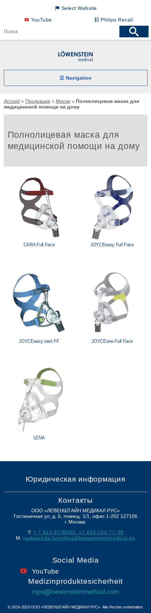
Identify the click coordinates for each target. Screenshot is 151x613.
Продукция (37, 101)
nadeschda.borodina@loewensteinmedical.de (79, 538)
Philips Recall (117, 20)
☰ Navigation (76, 78)
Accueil (12, 101)
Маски (63, 101)
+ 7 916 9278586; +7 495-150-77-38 (78, 532)
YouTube (41, 20)
